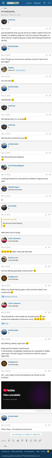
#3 (50, 76)
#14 (49, 312)
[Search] (49, 3)
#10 (49, 215)
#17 (49, 425)
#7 (50, 153)
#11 (49, 247)
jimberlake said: (8, 219)
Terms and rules (17, 451)
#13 (49, 285)
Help (37, 451)
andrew (5, 15)
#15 (49, 339)
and (10, 297)
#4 (50, 96)
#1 (50, 29)
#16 (49, 371)
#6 (50, 134)
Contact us (5, 451)
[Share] (46, 28)
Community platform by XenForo (21, 456)
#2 (50, 55)
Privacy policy (29, 451)
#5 (50, 115)
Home (43, 451)
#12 (49, 266)
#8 (50, 174)
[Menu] (3, 3)
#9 (50, 196)
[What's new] (44, 3)
